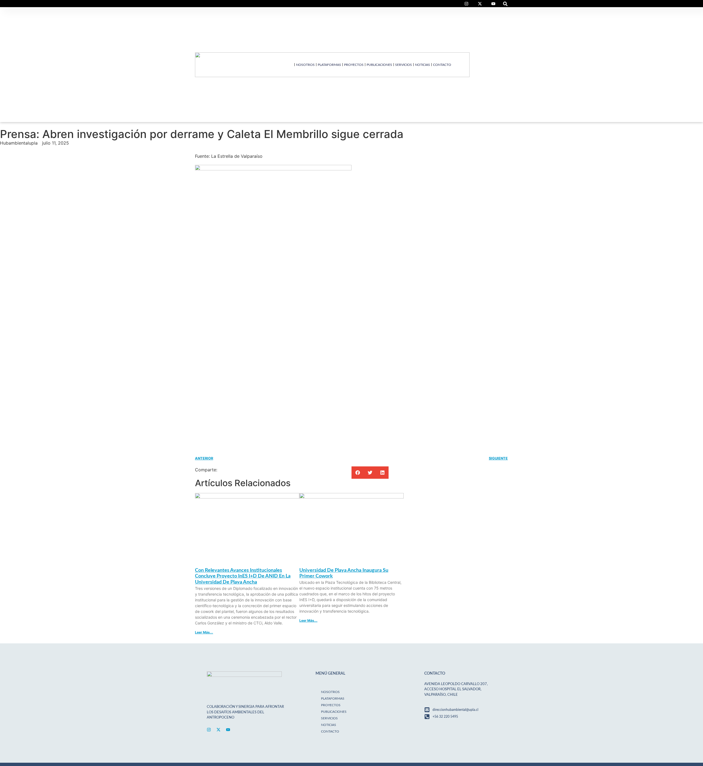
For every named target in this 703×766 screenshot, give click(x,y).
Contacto (442, 64)
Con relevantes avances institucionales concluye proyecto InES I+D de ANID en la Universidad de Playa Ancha (243, 576)
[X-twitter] (218, 730)
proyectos (354, 64)
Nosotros (305, 64)
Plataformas (329, 64)
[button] (505, 3)
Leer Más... (204, 632)
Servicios (403, 64)
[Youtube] (228, 730)
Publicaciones (379, 64)
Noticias (422, 64)
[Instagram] (209, 730)
